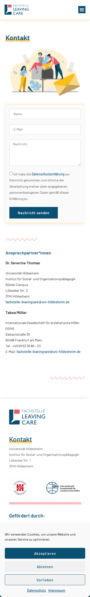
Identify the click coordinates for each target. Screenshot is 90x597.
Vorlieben (45, 580)
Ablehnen (45, 566)
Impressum (56, 590)
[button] (81, 9)
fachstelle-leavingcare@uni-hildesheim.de (38, 302)
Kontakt (20, 439)
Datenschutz (36, 590)
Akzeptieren (45, 553)
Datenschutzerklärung (48, 174)
